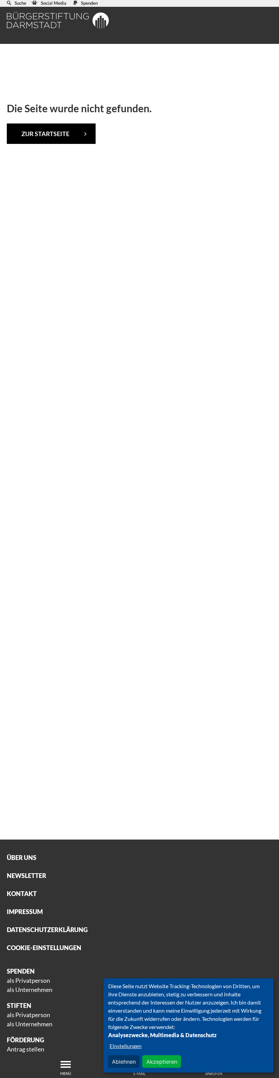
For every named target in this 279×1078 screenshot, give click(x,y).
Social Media (53, 3)
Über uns (21, 857)
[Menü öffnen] (65, 1064)
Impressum (25, 911)
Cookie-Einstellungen (44, 947)
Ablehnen (124, 1061)
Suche (20, 3)
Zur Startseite (45, 133)
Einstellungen (126, 1046)
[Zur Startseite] (58, 20)
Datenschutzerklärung (47, 929)
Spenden (89, 3)
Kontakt (22, 893)
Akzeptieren (161, 1061)
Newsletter (26, 875)
